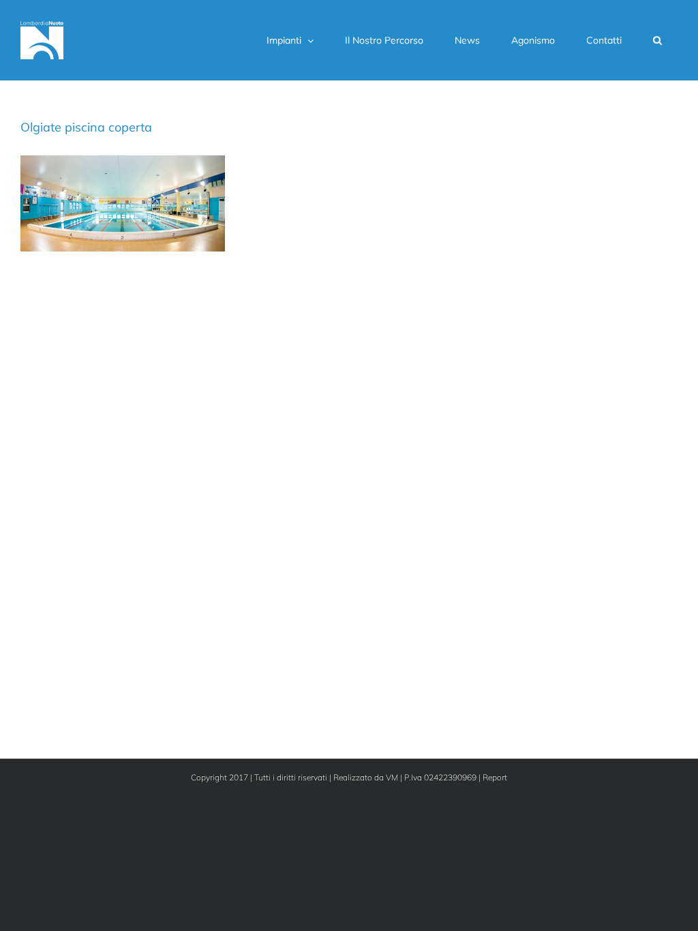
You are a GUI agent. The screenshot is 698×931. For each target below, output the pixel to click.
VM (392, 777)
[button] (657, 40)
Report (495, 777)
